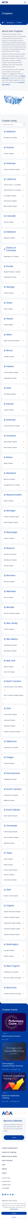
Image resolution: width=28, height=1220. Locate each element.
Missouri (10, 548)
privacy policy (14, 1209)
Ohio (8, 708)
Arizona (10, 147)
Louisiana (11, 435)
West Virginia (13, 966)
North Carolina (13, 681)
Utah (8, 889)
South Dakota (13, 809)
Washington (12, 944)
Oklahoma (11, 741)
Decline (14, 1217)
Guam (9, 303)
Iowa (8, 388)
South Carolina (13, 789)
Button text (23, 137)
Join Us (14, 1137)
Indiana (10, 366)
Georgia (10, 287)
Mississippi (11, 532)
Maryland (11, 473)
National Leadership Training (10, 1097)
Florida (9, 266)
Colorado (11, 216)
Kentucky (11, 419)
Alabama (10, 131)
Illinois (9, 350)
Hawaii (9, 318)
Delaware (11, 232)
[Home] (2, 22)
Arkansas (11, 163)
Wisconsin (11, 987)
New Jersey (12, 623)
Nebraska (11, 591)
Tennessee (11, 825)
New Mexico (12, 639)
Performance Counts (11, 1036)
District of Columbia (11, 249)
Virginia (10, 905)
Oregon (10, 757)
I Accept (14, 1213)
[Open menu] (25, 3)
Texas (9, 853)
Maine (9, 457)
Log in (4, 1173)
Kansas (10, 404)
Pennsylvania (13, 773)
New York (10, 660)
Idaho (9, 334)
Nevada (10, 607)
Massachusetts (14, 494)
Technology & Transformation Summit (12, 1065)
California (11, 179)
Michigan (11, 510)
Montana (10, 575)
